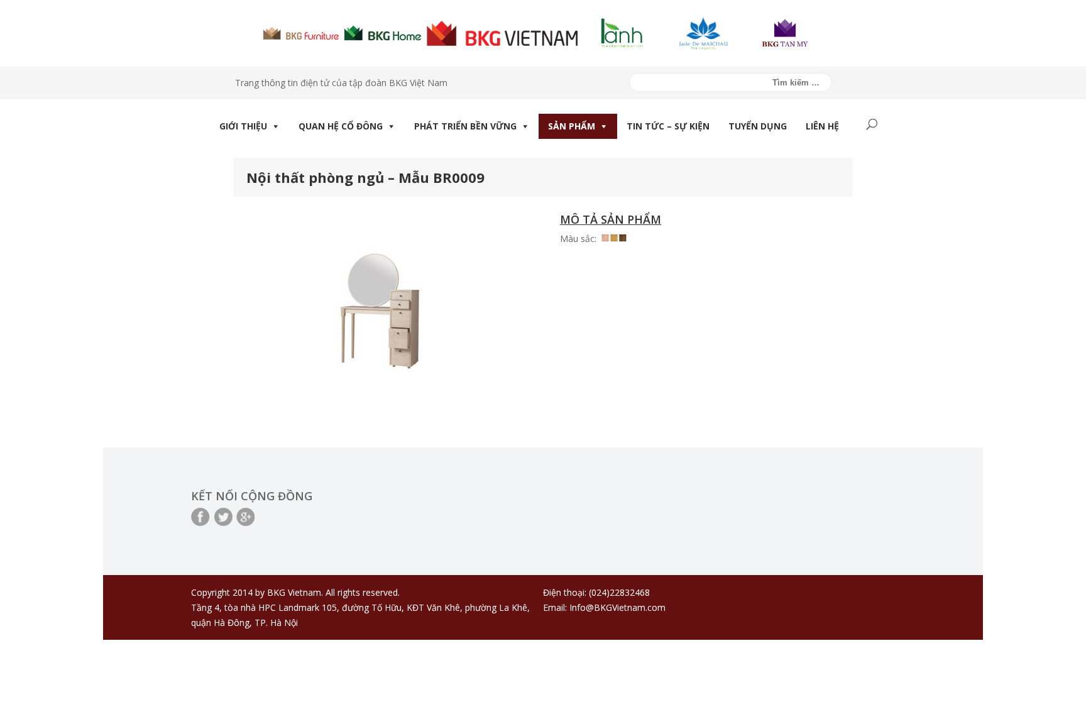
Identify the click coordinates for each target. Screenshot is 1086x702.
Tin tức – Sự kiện (668, 126)
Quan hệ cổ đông (341, 126)
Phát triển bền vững (465, 126)
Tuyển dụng (757, 126)
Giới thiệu (243, 126)
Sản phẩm (571, 126)
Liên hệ (822, 126)
